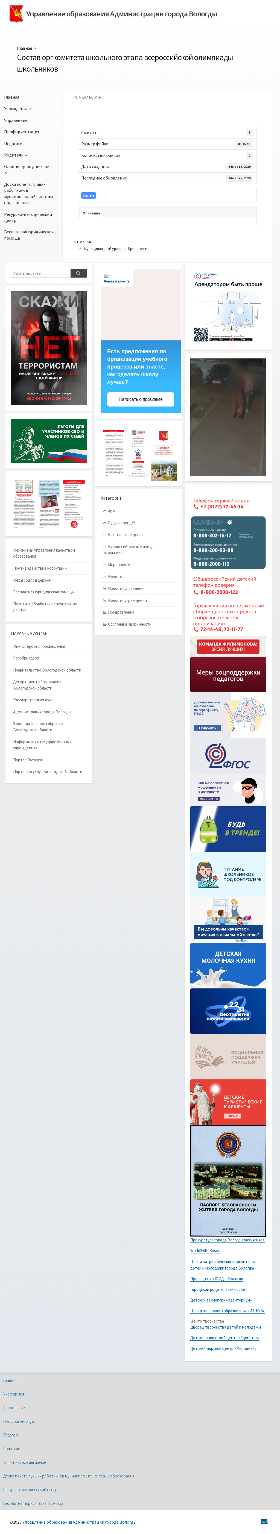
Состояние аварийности (129, 624)
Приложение (139, 248)
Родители (14, 155)
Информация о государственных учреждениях (42, 745)
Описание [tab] (91, 213)
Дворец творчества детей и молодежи (225, 1327)
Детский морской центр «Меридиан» (223, 1348)
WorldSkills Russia (205, 1250)
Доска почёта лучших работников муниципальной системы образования (28, 193)
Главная (24, 48)
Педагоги (13, 143)
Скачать (89, 195)
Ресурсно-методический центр (28, 217)
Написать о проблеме (141, 399)
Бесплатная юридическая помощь (28, 234)
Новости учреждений (127, 600)
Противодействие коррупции (40, 568)
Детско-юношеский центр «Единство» (224, 1337)
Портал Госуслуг (28, 759)
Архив (113, 510)
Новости (116, 576)
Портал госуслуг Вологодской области (47, 771)
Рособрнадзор (26, 658)
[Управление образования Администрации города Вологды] (16, 14)
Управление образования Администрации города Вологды (79, 1522)
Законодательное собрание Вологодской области (38, 726)
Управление (15, 120)
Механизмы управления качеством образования (44, 553)
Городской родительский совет (218, 1289)
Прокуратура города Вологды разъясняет (227, 1239)
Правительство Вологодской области (47, 670)
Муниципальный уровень (105, 248)
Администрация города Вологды (42, 711)
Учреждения (16, 108)
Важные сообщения (126, 534)
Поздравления (121, 612)
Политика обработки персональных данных (45, 607)
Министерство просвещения (39, 646)
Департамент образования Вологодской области (37, 685)
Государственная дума (33, 699)
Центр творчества (207, 1321)
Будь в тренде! (121, 522)
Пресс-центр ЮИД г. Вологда (216, 1278)
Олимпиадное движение (28, 166)
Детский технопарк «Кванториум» (221, 1300)
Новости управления (126, 588)
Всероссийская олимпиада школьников (129, 549)
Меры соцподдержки (32, 580)
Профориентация (21, 131)
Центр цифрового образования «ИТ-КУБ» (227, 1310)
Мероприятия (120, 564)
